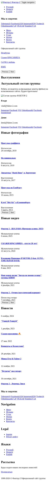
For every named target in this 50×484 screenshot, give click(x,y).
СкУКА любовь (8, 62)
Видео (9, 40)
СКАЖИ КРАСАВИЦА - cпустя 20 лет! (19, 243)
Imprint (9, 434)
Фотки (9, 37)
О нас (8, 35)
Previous (5, 72)
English (9, 11)
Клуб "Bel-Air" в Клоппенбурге (15, 202)
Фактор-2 (16, 2)
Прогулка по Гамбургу (11, 188)
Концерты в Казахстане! (12, 346)
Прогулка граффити (10, 143)
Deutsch (9, 9)
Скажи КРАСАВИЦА (10, 57)
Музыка (9, 33)
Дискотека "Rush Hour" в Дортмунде (18, 173)
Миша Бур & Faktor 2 (11, 359)
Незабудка (5, 53)
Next (12, 72)
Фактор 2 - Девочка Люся (13, 384)
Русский (9, 7)
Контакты (10, 42)
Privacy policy (12, 437)
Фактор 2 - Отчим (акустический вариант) (20, 292)
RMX (3, 67)
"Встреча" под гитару (11, 371)
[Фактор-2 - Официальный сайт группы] (6, 2)
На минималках (8, 158)
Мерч (8, 30)
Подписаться (6, 472)
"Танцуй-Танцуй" (9, 321)
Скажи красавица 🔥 (11, 334)
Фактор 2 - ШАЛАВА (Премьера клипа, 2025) (22, 229)
